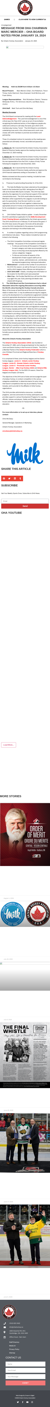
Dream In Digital (29, 1395)
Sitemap (12, 1353)
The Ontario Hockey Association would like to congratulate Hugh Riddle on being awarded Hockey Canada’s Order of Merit (23, 879)
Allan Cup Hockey (22, 368)
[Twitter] (18, 1402)
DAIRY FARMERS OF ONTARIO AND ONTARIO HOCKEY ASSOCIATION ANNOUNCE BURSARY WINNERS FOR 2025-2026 (23, 940)
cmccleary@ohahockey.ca (12, 431)
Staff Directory (14, 1342)
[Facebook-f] (23, 1402)
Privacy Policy (14, 1349)
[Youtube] (27, 1402)
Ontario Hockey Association (15, 343)
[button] (25, 16)
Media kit (12, 1346)
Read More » (9, 892)
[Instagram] (32, 1402)
